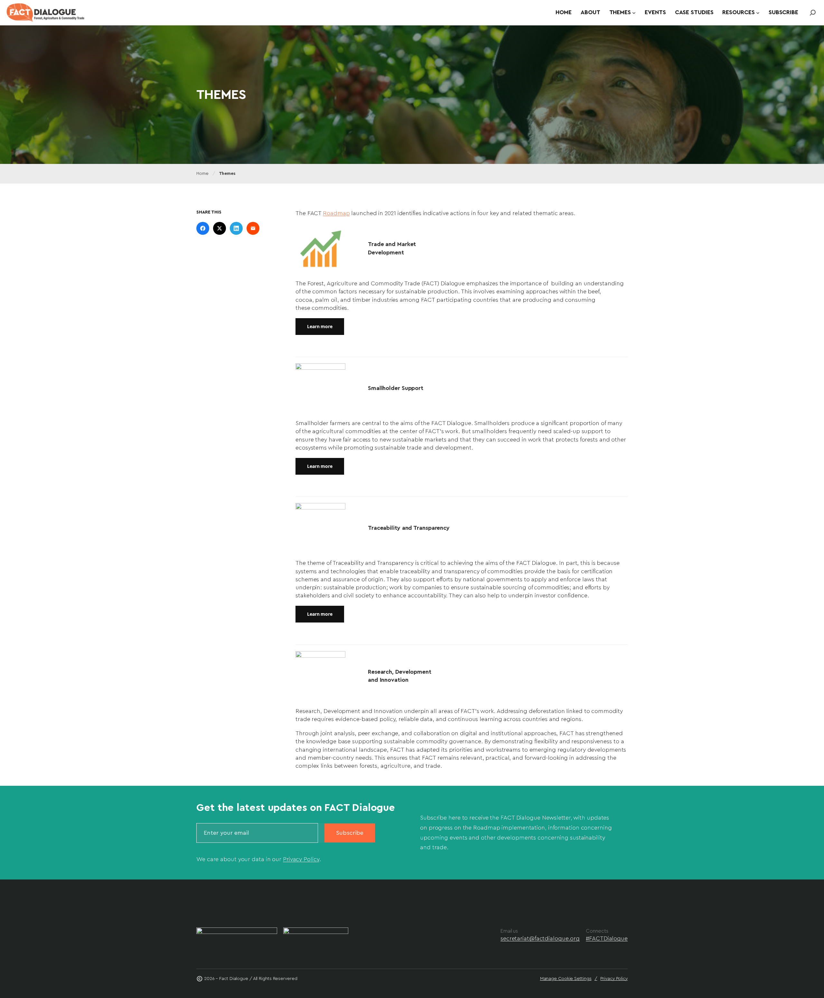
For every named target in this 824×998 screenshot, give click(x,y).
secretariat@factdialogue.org (540, 938)
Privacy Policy (301, 859)
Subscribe (349, 833)
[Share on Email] (253, 228)
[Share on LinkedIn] (236, 228)
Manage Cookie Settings (566, 978)
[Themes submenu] (634, 12)
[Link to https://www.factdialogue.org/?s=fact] (813, 12)
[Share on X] (219, 228)
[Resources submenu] (758, 12)
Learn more (319, 326)
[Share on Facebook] (202, 228)
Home (202, 173)
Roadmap (336, 213)
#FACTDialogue (607, 938)
